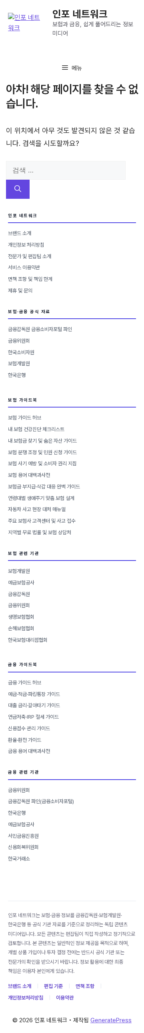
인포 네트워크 (80, 14)
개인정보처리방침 (25, 998)
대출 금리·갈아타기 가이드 (34, 705)
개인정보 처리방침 (26, 245)
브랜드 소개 (19, 233)
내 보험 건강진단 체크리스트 (36, 429)
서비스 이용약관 (24, 268)
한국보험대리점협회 (28, 640)
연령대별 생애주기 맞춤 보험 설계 (41, 498)
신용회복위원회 (23, 847)
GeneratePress (111, 1020)
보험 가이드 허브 (24, 418)
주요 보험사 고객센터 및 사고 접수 (42, 521)
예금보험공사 (21, 583)
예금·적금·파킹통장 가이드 (34, 694)
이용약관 (65, 998)
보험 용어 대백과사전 (29, 475)
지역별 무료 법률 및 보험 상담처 (39, 532)
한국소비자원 (21, 352)
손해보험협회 (21, 628)
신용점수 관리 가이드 (29, 728)
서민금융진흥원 (23, 836)
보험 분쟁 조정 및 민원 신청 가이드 (42, 452)
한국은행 (17, 375)
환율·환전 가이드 (24, 740)
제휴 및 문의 (20, 291)
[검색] (18, 189)
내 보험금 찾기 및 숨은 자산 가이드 (42, 441)
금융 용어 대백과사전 (29, 751)
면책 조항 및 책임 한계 (30, 279)
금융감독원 (19, 594)
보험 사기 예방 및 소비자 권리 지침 (42, 464)
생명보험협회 (21, 617)
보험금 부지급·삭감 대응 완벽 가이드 (44, 487)
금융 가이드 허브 (24, 683)
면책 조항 (85, 986)
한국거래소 (19, 859)
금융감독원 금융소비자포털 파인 (40, 329)
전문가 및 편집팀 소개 (29, 256)
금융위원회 (19, 341)
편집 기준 (53, 986)
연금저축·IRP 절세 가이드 (33, 717)
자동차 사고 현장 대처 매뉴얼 (37, 509)
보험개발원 (19, 364)
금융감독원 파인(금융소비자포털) (41, 801)
